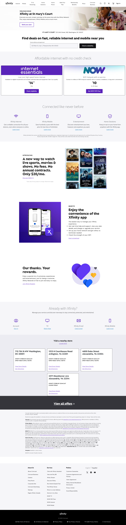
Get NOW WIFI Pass (94, 91)
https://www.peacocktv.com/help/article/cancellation (52, 435)
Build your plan (27, 25)
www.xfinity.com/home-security (46, 447)
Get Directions (19, 369)
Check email (79, 328)
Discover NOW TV (28, 178)
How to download (74, 238)
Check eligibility (32, 91)
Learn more (16, 129)
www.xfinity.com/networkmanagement (72, 419)
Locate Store (63, 343)
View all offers (63, 403)
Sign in (16, 328)
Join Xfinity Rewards (29, 284)
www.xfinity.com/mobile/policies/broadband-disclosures (76, 428)
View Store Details (20, 366)
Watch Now (47, 328)
